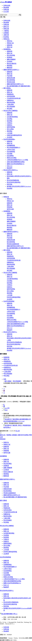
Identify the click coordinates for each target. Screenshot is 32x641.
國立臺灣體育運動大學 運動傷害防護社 (18, 86)
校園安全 (9, 125)
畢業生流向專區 (11, 157)
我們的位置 (10, 209)
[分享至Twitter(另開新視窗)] (4, 406)
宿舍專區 (9, 121)
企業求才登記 (11, 149)
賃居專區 (9, 131)
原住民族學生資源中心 (10, 170)
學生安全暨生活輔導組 (10, 110)
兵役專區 (9, 119)
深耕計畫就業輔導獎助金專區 (16, 162)
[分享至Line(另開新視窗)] (6, 408)
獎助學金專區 (11, 102)
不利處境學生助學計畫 (13, 98)
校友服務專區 (11, 151)
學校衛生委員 (11, 82)
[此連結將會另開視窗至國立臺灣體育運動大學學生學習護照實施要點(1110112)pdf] (17, 421)
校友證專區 (10, 155)
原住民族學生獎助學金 (13, 182)
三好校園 (9, 133)
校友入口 (9, 166)
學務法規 (6, 28)
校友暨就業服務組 (8, 139)
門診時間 (9, 76)
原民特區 (9, 184)
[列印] (5, 410)
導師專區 (9, 65)
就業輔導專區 (11, 145)
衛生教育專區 (11, 80)
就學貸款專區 (11, 96)
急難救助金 (10, 100)
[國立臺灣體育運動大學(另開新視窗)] (8, 614)
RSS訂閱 (6, 11)
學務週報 (9, 207)
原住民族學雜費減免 (13, 180)
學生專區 (9, 108)
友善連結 (6, 33)
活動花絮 (6, 35)
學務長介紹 (10, 43)
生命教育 (9, 61)
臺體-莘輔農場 (11, 59)
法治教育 (9, 137)
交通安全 (9, 123)
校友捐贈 (9, 153)
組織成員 (9, 45)
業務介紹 (9, 47)
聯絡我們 (9, 168)
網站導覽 (6, 7)
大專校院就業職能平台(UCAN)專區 (17, 160)
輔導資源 (9, 67)
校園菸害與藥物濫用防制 (14, 135)
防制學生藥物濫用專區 (13, 297)
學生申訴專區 (11, 55)
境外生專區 (10, 129)
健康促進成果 (11, 78)
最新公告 (6, 26)
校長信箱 (6, 627)
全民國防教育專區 (12, 117)
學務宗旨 (9, 41)
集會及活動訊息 (11, 63)
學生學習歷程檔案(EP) (13, 147)
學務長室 (6, 39)
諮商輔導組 (6, 49)
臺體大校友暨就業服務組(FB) (15, 164)
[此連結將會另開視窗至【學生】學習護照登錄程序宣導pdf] (17, 427)
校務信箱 (6, 9)
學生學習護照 (11, 106)
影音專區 (6, 37)
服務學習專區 (11, 127)
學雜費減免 (10, 94)
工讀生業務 (10, 104)
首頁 (4, 379)
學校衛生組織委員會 (13, 244)
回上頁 (18, 431)
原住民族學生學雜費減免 (14, 342)
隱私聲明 (6, 631)
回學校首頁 (6, 5)
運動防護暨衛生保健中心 (10, 69)
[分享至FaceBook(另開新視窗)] (3, 404)
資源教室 (9, 57)
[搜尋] (20, 15)
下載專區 (6, 30)
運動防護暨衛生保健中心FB (15, 84)
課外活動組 (6, 88)
